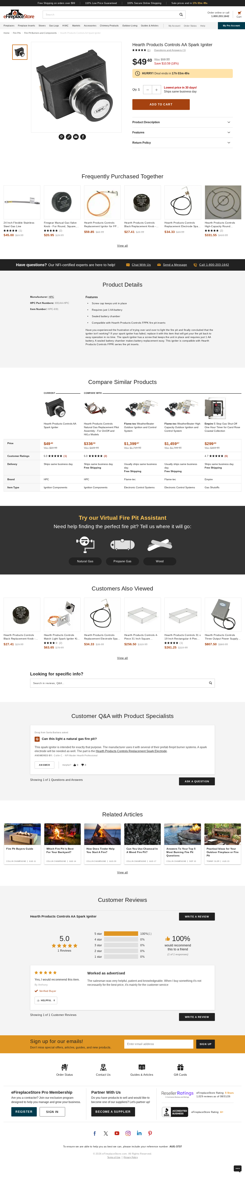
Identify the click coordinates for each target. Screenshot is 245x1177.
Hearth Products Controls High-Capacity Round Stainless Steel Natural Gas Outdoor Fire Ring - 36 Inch (221, 224)
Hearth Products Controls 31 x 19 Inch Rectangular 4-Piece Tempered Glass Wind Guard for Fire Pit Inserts (182, 637)
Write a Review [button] (197, 916)
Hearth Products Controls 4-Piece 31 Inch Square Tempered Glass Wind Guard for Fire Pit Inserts (141, 637)
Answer (44, 765)
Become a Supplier (113, 1111)
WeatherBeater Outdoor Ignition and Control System (140, 427)
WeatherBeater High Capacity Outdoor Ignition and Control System (182, 427)
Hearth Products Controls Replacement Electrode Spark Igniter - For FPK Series (182, 224)
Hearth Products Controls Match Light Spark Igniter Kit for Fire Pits (61, 637)
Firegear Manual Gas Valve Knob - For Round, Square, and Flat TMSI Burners (60, 224)
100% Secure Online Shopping (144, 3)
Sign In (52, 1111)
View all (122, 245)
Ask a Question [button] (197, 781)
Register (23, 1111)
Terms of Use (114, 1157)
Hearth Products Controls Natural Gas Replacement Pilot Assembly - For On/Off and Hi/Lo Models (101, 429)
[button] (172, 265)
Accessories (90, 25)
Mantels (76, 25)
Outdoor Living (129, 25)
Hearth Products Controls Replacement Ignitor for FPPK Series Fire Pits (102, 224)
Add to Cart (161, 104)
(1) (148, 50)
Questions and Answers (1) (170, 50)
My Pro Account (231, 25)
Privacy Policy (131, 1157)
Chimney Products (109, 25)
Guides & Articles (149, 25)
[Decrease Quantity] (147, 89)
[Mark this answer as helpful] (74, 765)
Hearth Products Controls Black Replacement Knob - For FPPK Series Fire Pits (140, 224)
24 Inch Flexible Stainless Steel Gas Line (19, 224)
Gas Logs (54, 25)
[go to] (22, 202)
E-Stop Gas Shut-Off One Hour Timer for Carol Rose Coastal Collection (222, 427)
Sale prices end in (189, 3)
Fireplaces (9, 25)
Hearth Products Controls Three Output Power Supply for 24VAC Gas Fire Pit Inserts (223, 637)
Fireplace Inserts (26, 25)
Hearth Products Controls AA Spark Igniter (60, 425)
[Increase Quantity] (156, 89)
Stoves (42, 25)
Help (202, 26)
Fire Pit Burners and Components (40, 33)
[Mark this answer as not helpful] (82, 765)
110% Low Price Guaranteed (101, 3)
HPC (51, 296)
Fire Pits (17, 33)
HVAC (65, 25)
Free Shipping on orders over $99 (56, 3)
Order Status (190, 26)
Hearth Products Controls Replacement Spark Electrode (131, 751)
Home (7, 33)
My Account (174, 26)
